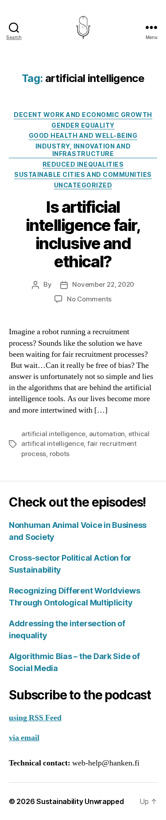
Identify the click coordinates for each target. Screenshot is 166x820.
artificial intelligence (53, 434)
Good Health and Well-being (83, 135)
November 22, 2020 (103, 284)
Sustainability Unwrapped (80, 801)
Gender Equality (83, 125)
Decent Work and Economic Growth (83, 114)
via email (24, 738)
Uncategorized (83, 185)
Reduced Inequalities (83, 164)
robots (59, 453)
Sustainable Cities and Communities (82, 174)
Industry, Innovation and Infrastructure (83, 150)
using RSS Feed (35, 718)
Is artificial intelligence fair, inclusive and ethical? (83, 234)
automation (107, 434)
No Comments (89, 299)
